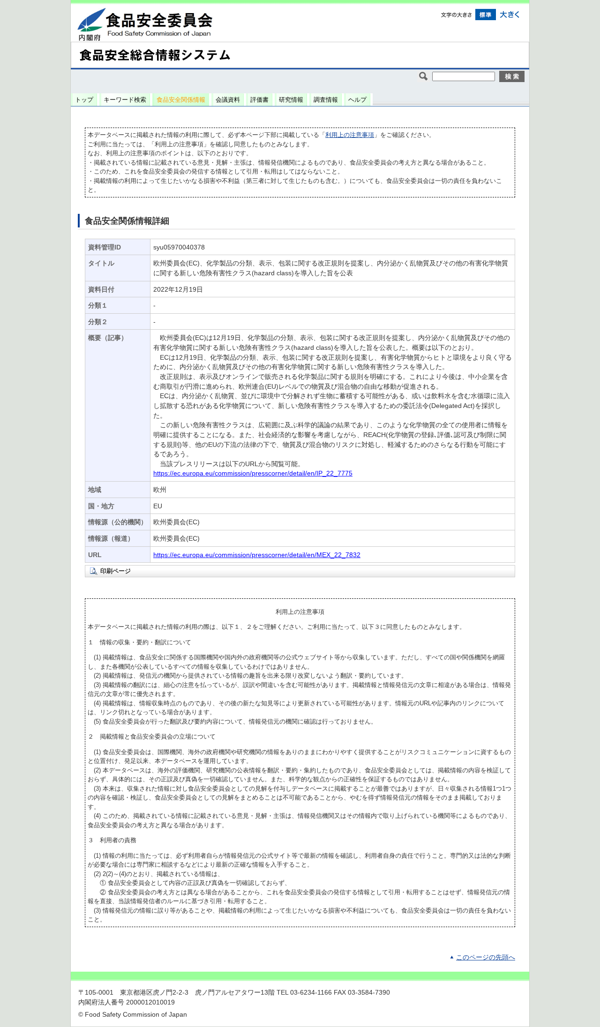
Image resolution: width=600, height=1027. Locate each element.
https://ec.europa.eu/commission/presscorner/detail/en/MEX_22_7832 (256, 555)
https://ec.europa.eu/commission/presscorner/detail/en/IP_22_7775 (252, 473)
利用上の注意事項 (349, 134)
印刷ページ (115, 570)
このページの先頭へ (485, 957)
